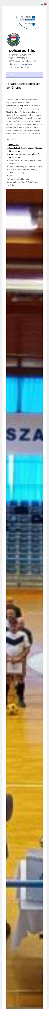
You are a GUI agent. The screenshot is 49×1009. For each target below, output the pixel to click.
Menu (12, 74)
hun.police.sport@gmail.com (21, 64)
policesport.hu (22, 50)
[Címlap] (13, 40)
